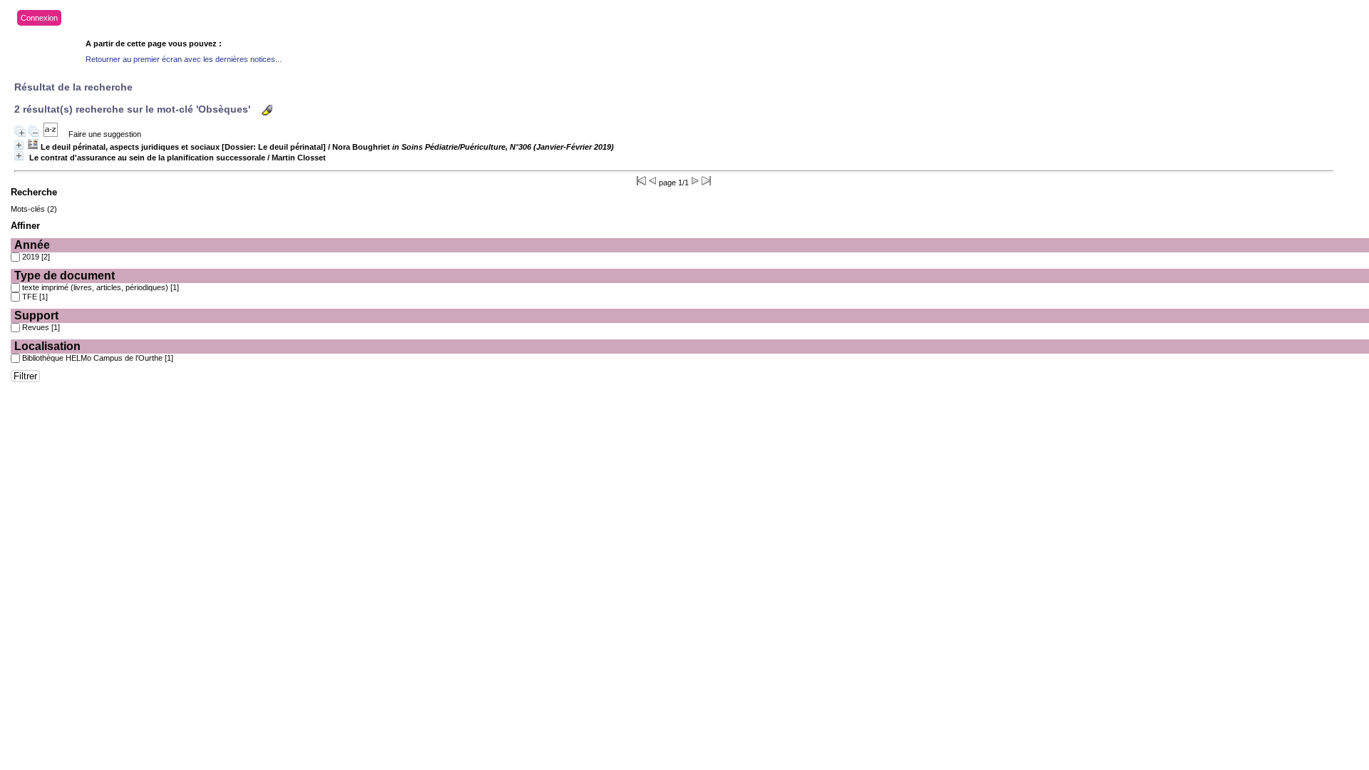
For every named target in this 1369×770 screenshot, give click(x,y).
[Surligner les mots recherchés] (267, 110)
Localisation (47, 346)
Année (32, 245)
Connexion (39, 18)
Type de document (64, 276)
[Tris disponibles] (50, 134)
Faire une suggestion (104, 134)
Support (36, 315)
